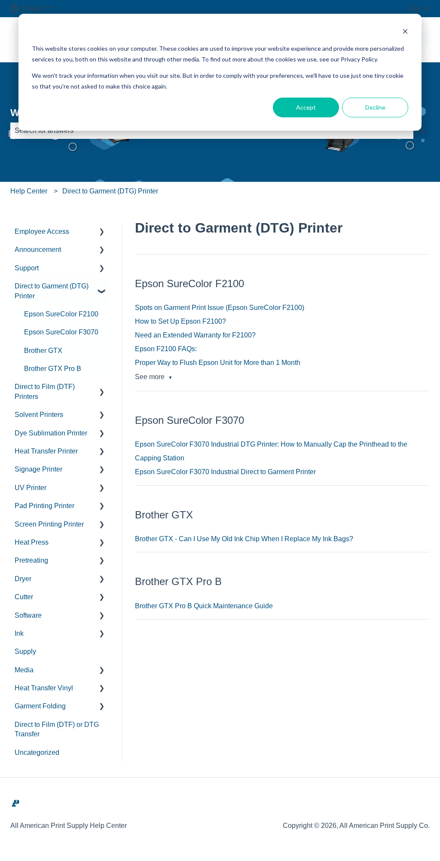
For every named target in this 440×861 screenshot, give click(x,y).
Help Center (28, 191)
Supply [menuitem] (25, 651)
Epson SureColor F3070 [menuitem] (61, 332)
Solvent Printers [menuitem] (39, 414)
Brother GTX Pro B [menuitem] (52, 368)
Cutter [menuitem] (24, 597)
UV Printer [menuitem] (30, 487)
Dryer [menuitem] (23, 578)
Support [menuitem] (27, 268)
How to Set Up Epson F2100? (180, 321)
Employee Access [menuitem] (42, 231)
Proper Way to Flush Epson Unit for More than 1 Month (217, 362)
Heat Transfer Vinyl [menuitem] (44, 688)
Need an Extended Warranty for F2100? (195, 335)
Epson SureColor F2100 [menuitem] (61, 314)
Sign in (419, 8)
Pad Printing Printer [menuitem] (44, 505)
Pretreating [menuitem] (31, 560)
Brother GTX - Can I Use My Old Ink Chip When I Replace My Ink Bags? (244, 538)
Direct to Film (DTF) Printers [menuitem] (45, 391)
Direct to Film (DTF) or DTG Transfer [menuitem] (57, 729)
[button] (102, 232)
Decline (375, 107)
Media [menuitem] (24, 670)
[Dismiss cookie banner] (405, 32)
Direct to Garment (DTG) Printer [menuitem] (52, 290)
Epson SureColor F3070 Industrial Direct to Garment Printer (225, 471)
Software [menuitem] (28, 615)
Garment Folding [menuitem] (40, 706)
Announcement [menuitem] (38, 249)
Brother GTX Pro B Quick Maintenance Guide (204, 606)
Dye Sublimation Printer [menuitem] (51, 433)
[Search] (421, 131)
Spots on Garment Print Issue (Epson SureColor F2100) (219, 307)
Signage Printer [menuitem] (38, 469)
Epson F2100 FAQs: (166, 348)
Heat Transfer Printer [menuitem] (46, 451)
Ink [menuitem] (19, 633)
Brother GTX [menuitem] (43, 350)
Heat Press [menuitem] (32, 542)
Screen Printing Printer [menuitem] (49, 524)
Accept (306, 107)
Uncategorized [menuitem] (37, 752)
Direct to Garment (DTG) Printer (110, 191)
